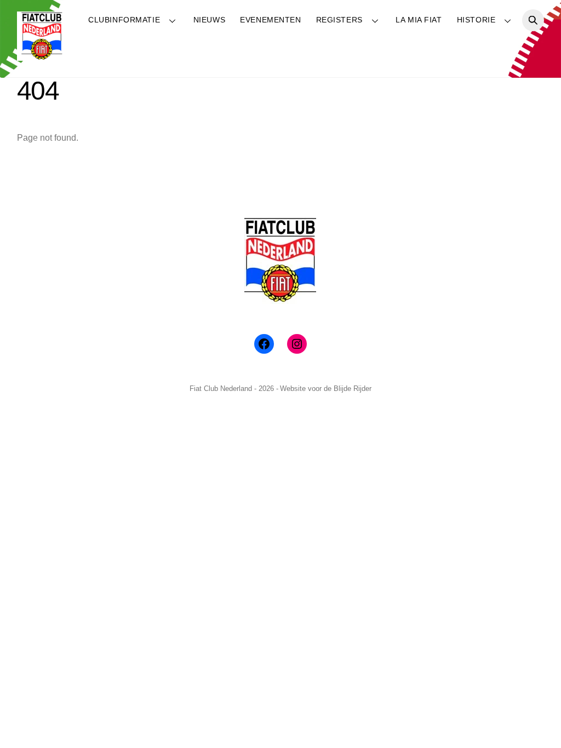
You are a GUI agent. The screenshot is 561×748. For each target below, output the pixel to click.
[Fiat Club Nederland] (41, 56)
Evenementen (270, 19)
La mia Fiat (419, 19)
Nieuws (209, 19)
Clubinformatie (124, 19)
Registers (339, 19)
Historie (476, 19)
